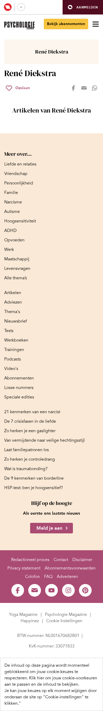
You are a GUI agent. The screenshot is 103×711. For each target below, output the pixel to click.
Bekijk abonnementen (66, 24)
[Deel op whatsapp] (94, 88)
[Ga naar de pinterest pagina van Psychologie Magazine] (85, 590)
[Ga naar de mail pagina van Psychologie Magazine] (34, 590)
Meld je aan (49, 528)
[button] (83, 7)
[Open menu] (95, 24)
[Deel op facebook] (73, 88)
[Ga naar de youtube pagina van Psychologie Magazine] (51, 590)
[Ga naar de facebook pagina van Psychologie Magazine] (17, 590)
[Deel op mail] (84, 88)
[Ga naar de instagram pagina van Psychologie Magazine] (68, 590)
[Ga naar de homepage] (19, 25)
